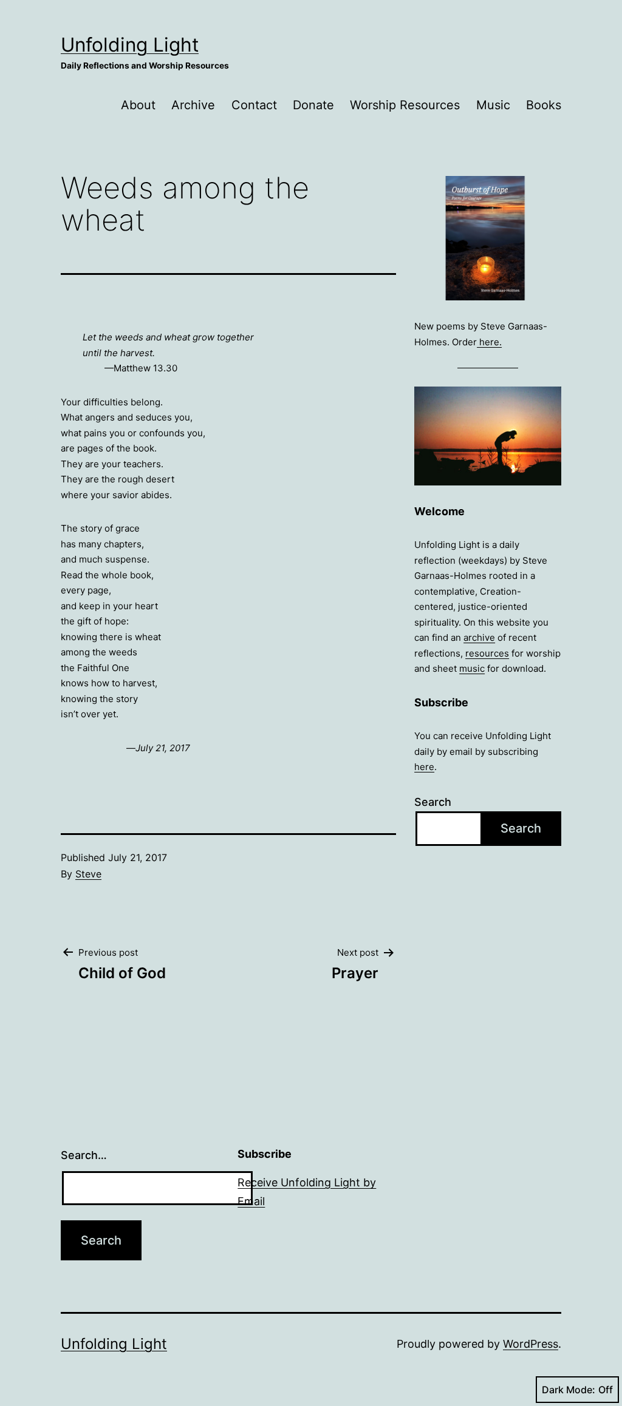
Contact (254, 105)
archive (479, 637)
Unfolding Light (130, 44)
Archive (193, 105)
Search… (84, 1155)
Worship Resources (405, 105)
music (472, 668)
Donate (313, 105)
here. (489, 342)
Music (493, 105)
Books (543, 105)
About (138, 105)
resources (487, 653)
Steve (88, 874)
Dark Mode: (568, 1390)
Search (432, 802)
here (424, 766)
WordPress (530, 1343)
